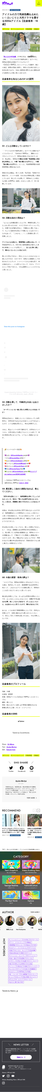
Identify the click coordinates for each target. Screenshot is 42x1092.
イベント (12, 966)
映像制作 (33, 969)
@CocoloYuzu (19, 466)
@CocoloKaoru (18, 471)
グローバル (34, 939)
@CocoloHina (14, 458)
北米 (26, 969)
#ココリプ (33, 471)
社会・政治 (12, 958)
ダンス (18, 977)
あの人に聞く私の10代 (16, 982)
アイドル (6, 29)
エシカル (30, 958)
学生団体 (21, 958)
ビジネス (12, 969)
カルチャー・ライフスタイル (18, 948)
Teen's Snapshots (15, 10)
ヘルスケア (19, 979)
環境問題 (29, 29)
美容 (26, 966)
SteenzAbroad (13, 953)
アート (28, 953)
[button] (38, 810)
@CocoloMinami (20, 463)
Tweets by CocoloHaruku (21, 733)
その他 (29, 963)
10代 (34, 945)
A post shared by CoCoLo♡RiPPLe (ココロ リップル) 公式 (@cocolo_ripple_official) (21, 393)
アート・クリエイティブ (16, 942)
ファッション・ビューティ (17, 955)
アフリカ (32, 948)
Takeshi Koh (10, 750)
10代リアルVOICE (19, 963)
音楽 (10, 950)
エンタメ (20, 945)
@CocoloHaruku (17, 455)
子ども (11, 979)
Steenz (27, 945)
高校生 (36, 29)
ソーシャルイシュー (17, 29)
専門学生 (21, 971)
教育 (22, 953)
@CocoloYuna (14, 469)
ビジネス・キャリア (21, 950)
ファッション (31, 955)
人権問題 (24, 974)
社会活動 (32, 950)
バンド (11, 977)
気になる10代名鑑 (10, 56)
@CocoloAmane (17, 461)
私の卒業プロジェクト (30, 977)
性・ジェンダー (14, 974)
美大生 (19, 966)
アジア (19, 969)
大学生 (26, 939)
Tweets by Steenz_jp (10, 991)
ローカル (28, 979)
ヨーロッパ (33, 974)
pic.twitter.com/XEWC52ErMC (15, 474)
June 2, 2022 (23, 483)
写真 (28, 971)
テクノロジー (32, 961)
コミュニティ (34, 966)
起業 (24, 961)
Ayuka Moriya (12, 747)
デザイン (12, 961)
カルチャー (12, 971)
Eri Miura (11, 744)
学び (19, 961)
